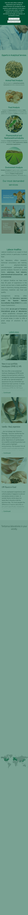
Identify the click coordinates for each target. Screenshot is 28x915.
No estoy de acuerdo (14, 21)
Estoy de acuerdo (14, 19)
